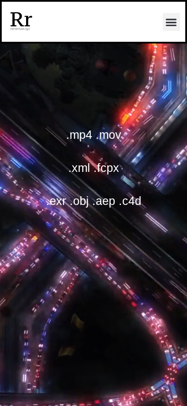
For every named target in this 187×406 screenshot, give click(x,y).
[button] (171, 22)
